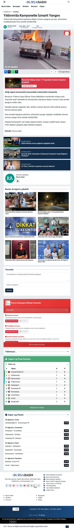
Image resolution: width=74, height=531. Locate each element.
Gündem (26, 6)
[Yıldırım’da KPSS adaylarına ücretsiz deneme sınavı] (20, 201)
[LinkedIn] (21, 485)
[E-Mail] (17, 181)
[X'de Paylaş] (9, 71)
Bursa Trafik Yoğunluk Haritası (56, 481)
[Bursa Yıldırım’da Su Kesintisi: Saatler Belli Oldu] (20, 226)
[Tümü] (68, 351)
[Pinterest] (13, 485)
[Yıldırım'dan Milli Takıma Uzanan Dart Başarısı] (20, 249)
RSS (16, 509)
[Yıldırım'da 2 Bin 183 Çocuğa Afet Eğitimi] (53, 226)
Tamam (13, 522)
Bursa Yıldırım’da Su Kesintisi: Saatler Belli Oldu (20, 237)
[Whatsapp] (38, 485)
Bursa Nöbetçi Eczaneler (54, 475)
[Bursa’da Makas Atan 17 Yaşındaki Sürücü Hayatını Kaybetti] (53, 201)
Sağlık (40, 498)
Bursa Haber (6, 6)
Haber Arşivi (50, 490)
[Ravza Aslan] (9, 178)
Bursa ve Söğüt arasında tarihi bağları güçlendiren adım (28, 526)
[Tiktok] (28, 485)
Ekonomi (34, 6)
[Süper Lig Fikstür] (68, 415)
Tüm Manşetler (51, 486)
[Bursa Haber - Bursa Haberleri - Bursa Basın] (36, 2)
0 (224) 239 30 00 (12, 321)
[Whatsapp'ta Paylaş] (13, 71)
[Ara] (68, 2)
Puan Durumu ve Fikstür (53, 483)
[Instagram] (17, 485)
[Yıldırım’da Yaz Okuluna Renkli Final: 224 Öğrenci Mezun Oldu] (53, 249)
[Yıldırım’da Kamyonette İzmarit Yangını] (37, 49)
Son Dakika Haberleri (53, 488)
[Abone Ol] (64, 72)
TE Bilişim (42, 515)
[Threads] (31, 485)
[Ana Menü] (4, 2)
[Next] (35, 485)
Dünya (42, 6)
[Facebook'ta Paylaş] (5, 71)
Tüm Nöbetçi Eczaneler (38, 344)
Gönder (9, 290)
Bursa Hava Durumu (52, 477)
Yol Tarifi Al (24, 321)
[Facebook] (6, 485)
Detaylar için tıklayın (37, 408)
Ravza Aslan (20, 177)
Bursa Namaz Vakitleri (53, 479)
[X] (10, 485)
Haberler (7, 12)
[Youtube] (24, 485)
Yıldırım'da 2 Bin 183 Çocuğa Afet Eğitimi (50, 237)
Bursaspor (16, 6)
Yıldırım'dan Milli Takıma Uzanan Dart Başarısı (19, 260)
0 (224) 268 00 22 (12, 331)
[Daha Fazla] (16, 71)
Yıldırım (15, 12)
